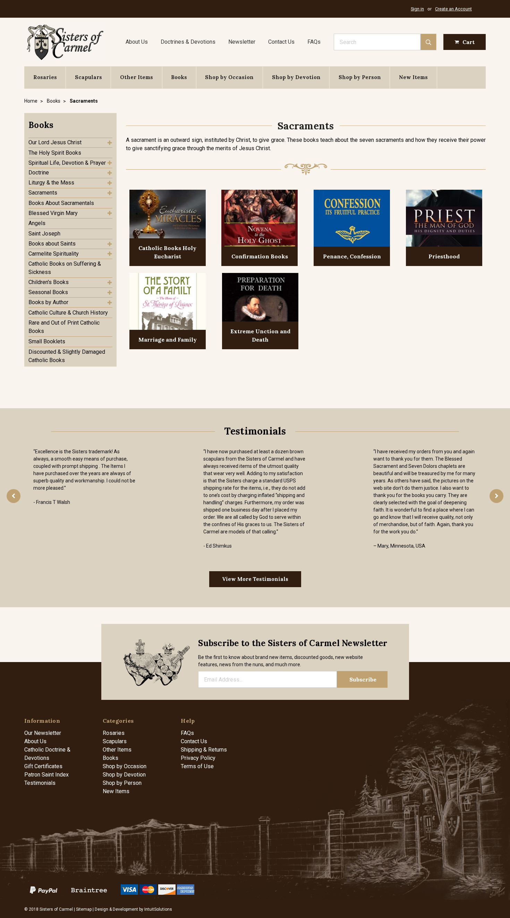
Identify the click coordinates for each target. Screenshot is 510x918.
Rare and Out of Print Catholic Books (64, 326)
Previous (14, 496)
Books (179, 77)
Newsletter (241, 41)
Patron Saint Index (46, 774)
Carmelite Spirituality (53, 253)
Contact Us (281, 41)
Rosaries (45, 77)
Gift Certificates (43, 766)
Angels (36, 223)
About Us (137, 41)
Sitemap (84, 909)
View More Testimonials (255, 579)
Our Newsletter (42, 733)
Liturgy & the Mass (51, 182)
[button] (70, 125)
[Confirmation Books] (259, 219)
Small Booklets (46, 341)
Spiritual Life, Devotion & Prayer (67, 163)
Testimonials (40, 783)
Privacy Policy (198, 758)
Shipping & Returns (204, 749)
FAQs (314, 41)
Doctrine (38, 172)
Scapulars (88, 77)
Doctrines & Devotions (188, 41)
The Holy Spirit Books (54, 152)
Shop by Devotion (296, 77)
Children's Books (48, 282)
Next (496, 496)
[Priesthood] (444, 219)
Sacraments (42, 192)
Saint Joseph (44, 233)
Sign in (417, 8)
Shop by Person (360, 77)
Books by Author (48, 302)
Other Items (136, 77)
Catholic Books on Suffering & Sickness (64, 267)
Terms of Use (197, 766)
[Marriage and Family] (167, 302)
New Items (413, 77)
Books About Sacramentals (61, 203)
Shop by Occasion (229, 77)
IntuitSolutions (158, 909)
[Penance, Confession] (352, 219)
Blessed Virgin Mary (53, 213)
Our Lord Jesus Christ (55, 142)
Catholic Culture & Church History (68, 312)
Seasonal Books (48, 292)
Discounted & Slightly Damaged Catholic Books (66, 356)
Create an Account (453, 8)
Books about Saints (52, 243)
